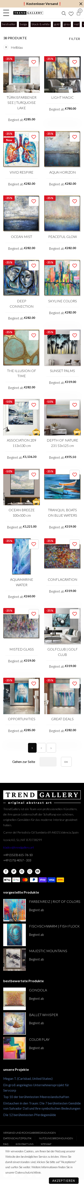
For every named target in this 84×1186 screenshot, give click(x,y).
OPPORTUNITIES (21, 719)
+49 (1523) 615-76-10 (18, 855)
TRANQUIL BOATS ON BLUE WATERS (62, 512)
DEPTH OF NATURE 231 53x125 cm (62, 443)
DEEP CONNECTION (22, 303)
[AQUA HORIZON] (62, 149)
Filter (74, 39)
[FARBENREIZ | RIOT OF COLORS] (14, 910)
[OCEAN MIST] (21, 213)
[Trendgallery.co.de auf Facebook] (5, 871)
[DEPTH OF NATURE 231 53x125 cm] (62, 417)
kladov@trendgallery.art (18, 847)
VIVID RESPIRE (21, 172)
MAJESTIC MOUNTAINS (48, 951)
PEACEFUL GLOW (62, 236)
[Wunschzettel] (71, 13)
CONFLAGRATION (62, 579)
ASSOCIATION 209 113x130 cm (21, 443)
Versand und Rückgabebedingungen (29, 1132)
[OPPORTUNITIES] (21, 696)
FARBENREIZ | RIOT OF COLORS (54, 901)
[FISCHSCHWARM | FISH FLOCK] (14, 935)
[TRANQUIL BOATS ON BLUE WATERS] (62, 487)
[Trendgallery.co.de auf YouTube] (37, 871)
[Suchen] (63, 12)
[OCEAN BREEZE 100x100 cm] (21, 487)
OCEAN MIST (21, 236)
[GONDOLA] (14, 999)
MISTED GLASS (21, 649)
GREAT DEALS (62, 719)
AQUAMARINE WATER (21, 582)
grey (67, 24)
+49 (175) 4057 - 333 (17, 860)
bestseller (9, 24)
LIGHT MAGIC (62, 97)
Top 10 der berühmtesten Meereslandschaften (36, 1097)
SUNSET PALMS (62, 371)
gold (56, 24)
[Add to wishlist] (34, 62)
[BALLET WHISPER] (14, 1023)
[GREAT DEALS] (62, 696)
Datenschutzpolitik (17, 1138)
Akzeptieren (63, 1180)
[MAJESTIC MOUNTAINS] (14, 959)
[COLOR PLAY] (14, 1048)
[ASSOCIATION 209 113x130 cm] (21, 417)
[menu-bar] (7, 13)
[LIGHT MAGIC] (62, 74)
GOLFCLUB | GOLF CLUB (62, 652)
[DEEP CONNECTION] (21, 278)
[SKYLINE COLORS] (62, 278)
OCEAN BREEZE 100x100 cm (22, 512)
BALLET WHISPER (43, 1015)
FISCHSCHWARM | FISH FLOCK (54, 926)
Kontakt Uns (24, 1144)
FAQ (5, 1144)
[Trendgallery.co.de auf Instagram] (29, 871)
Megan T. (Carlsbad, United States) (28, 1078)
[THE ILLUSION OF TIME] (21, 348)
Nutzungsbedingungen (56, 1138)
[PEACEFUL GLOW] (62, 213)
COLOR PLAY (39, 1039)
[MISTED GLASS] (21, 626)
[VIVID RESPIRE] (21, 149)
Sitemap (46, 1144)
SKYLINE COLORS (62, 301)
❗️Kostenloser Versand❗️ (42, 4)
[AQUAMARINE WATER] (21, 556)
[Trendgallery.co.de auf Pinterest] (21, 871)
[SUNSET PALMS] (62, 348)
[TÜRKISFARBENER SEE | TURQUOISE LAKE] (21, 74)
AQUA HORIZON (62, 172)
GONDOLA (38, 990)
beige (23, 24)
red (76, 24)
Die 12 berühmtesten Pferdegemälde (29, 1115)
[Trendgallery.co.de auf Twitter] (13, 871)
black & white (41, 24)
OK (66, 762)
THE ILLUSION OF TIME (21, 373)
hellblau (17, 47)
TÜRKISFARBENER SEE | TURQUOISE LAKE (21, 102)
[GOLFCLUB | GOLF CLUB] (62, 626)
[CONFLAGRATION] (62, 556)
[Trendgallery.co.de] (28, 13)
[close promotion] (81, 4)
